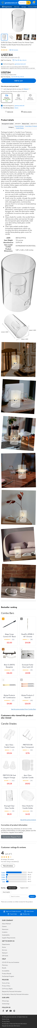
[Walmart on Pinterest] (14, 1011)
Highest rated (24, 888)
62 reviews (15, 50)
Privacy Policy (6, 986)
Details (16, 108)
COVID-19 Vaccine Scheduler (10, 962)
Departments (8, 7)
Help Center (30, 911)
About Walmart (6, 924)
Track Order (13, 914)
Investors (4, 932)
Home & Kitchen (19, 126)
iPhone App (5, 1001)
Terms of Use (6, 983)
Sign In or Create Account (13, 911)
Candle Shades (20, 128)
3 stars (3, 877)
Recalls (4, 968)
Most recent (12, 888)
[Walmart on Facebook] (3, 1011)
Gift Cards (5, 956)
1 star (3, 881)
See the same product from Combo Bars (23, 709)
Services (16, 7)
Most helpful (6, 892)
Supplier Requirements (8, 938)
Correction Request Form (12, 837)
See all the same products (28, 820)
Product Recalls (6, 973)
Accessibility (5, 971)
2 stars (3, 879)
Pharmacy (5, 965)
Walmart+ (5, 953)
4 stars (3, 874)
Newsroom (5, 929)
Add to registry (27, 112)
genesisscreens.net (20, 64)
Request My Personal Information (11, 991)
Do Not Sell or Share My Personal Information (15, 994)
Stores (4, 947)
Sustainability (6, 935)
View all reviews (8, 866)
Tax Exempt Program (8, 976)
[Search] (28, 3)
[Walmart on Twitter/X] (7, 1011)
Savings (24, 7)
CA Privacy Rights (7, 989)
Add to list (10, 112)
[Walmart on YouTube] (10, 1011)
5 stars (3, 872)
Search (32, 896)
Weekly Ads (26, 914)
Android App (5, 1004)
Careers (4, 926)
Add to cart (18, 80)
